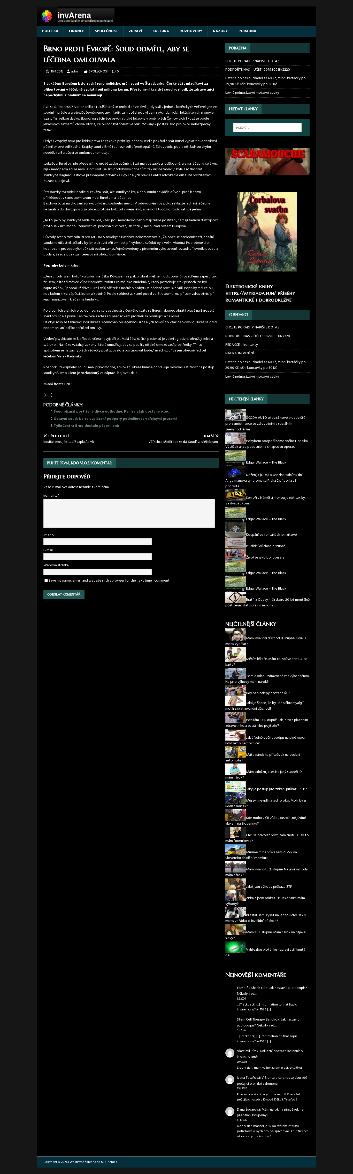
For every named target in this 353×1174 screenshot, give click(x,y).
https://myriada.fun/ (250, 293)
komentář (51, 496)
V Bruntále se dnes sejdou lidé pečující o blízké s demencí (272, 1081)
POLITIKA (50, 31)
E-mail (48, 550)
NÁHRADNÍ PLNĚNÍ (239, 353)
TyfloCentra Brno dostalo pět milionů (86, 426)
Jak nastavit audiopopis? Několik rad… (272, 991)
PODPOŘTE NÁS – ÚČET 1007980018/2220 (258, 70)
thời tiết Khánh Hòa (252, 988)
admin (75, 71)
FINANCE (76, 31)
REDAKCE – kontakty (241, 345)
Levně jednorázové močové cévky (252, 93)
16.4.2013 (57, 71)
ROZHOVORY (191, 31)
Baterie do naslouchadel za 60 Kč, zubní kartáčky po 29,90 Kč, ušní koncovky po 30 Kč (265, 81)
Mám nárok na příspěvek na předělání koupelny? (270, 1112)
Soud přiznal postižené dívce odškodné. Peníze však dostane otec (111, 412)
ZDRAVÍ (135, 31)
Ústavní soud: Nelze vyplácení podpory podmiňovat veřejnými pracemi (115, 419)
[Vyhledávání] (267, 127)
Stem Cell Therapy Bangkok (258, 1020)
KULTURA (160, 31)
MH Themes (109, 1162)
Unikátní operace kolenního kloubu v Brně (270, 1054)
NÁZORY (220, 31)
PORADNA (247, 31)
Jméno (48, 535)
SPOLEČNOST (106, 31)
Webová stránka (56, 565)
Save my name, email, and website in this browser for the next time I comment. (109, 581)
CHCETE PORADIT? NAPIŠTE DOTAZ (252, 61)
